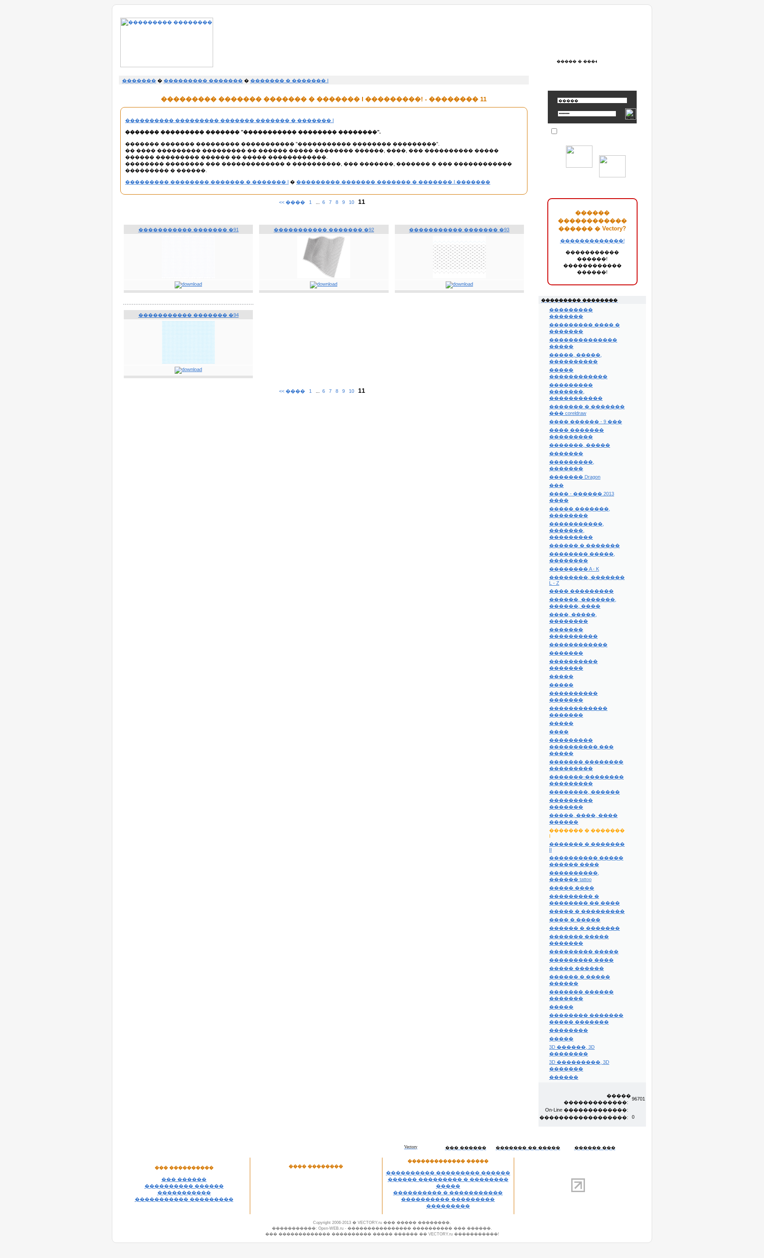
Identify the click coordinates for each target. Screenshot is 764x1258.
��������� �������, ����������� (576, 391)
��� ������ (183, 1179)
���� (559, 731)
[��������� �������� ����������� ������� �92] (323, 276)
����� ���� (571, 887)
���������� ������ (184, 1186)
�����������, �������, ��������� (576, 530)
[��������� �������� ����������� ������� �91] (188, 276)
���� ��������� (581, 591)
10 (351, 202)
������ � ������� (584, 545)
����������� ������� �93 (459, 229)
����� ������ (576, 968)
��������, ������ (584, 791)
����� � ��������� (587, 911)
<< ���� (292, 202)
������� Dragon (574, 476)
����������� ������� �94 (188, 315)
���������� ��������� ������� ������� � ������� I (229, 120)
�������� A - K (574, 568)
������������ (578, 644)
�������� (568, 1030)
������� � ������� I (289, 80)
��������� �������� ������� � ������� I (207, 181)
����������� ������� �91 (188, 229)
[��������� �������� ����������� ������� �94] (188, 361)
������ (563, 1077)
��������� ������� (203, 80)
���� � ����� (574, 919)
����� (561, 676)
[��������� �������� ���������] (166, 65)
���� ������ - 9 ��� (585, 421)
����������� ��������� (184, 1199)
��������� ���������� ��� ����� (581, 746)
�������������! (592, 240)
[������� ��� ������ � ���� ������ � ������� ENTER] (577, 61)
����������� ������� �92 (324, 229)
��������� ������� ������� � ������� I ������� (393, 181)
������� (139, 80)
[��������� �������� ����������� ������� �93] (459, 276)
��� (556, 485)
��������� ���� (581, 960)
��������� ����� (584, 951)
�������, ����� (579, 445)
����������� (184, 1192)
